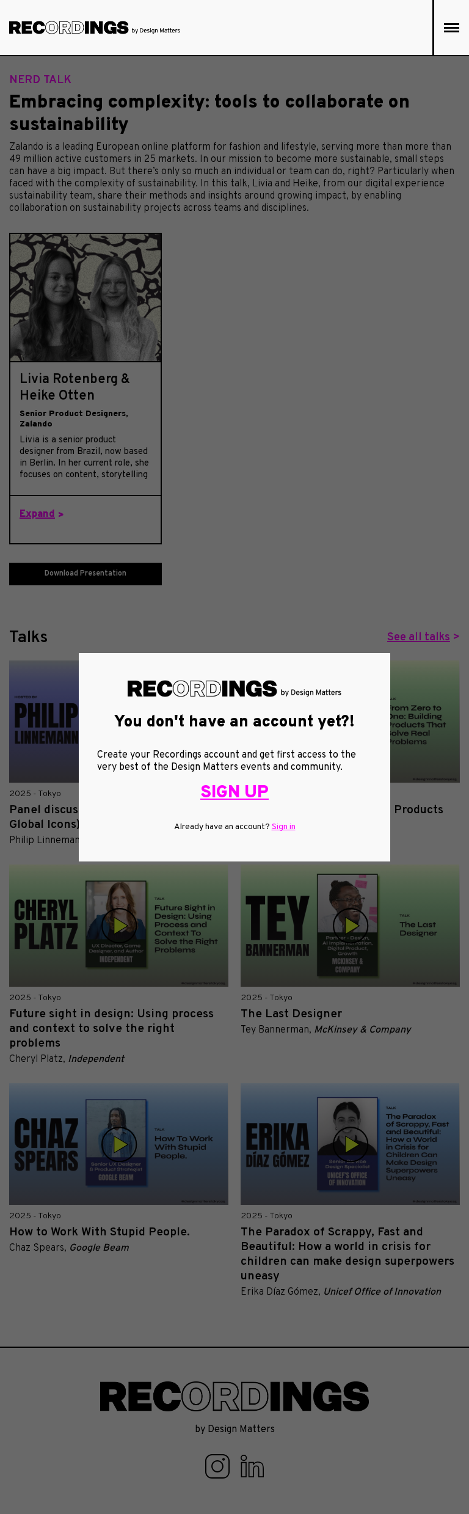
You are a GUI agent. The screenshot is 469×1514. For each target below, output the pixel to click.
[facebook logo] (218, 1466)
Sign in (284, 827)
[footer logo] (234, 1397)
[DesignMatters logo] (94, 27)
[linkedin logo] (252, 1466)
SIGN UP (234, 793)
